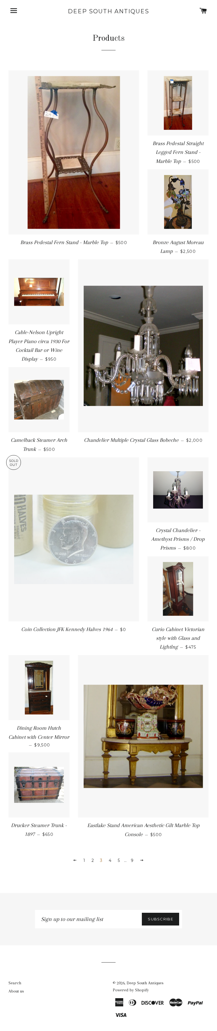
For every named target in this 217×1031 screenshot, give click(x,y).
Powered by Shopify (131, 990)
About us (16, 991)
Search (14, 982)
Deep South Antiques (108, 11)
